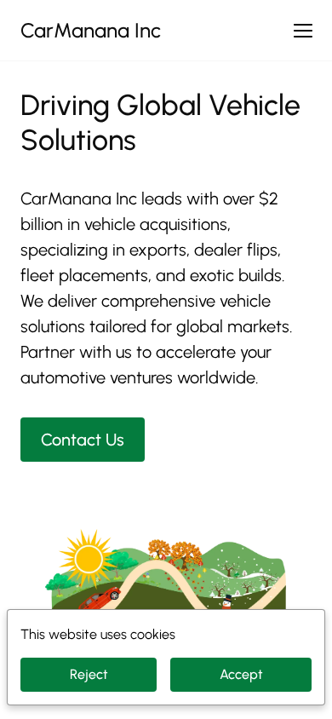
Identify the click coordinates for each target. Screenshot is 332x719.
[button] (303, 30)
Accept (241, 674)
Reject (89, 674)
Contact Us (82, 439)
